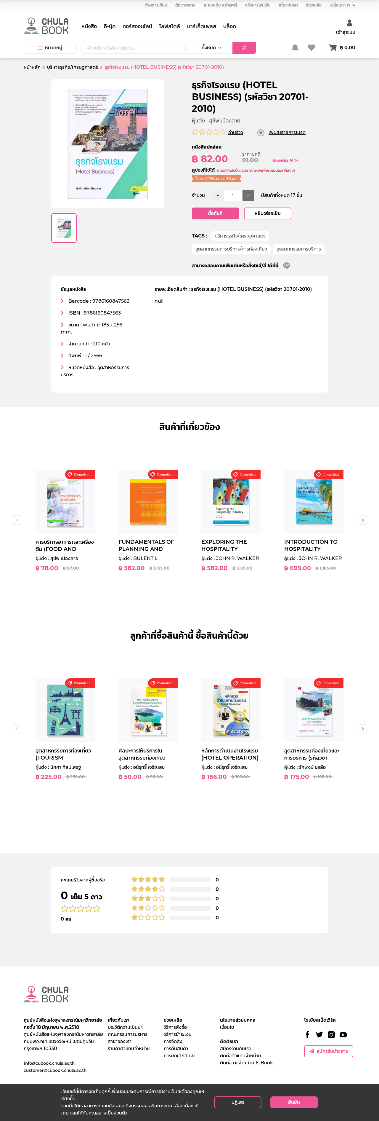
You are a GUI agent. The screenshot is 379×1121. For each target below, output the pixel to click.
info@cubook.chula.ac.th (49, 1062)
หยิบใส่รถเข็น (268, 213)
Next (362, 520)
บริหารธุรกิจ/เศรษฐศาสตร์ (240, 236)
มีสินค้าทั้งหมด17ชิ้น (281, 195)
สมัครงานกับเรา (235, 1048)
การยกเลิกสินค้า (179, 1055)
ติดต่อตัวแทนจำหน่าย (240, 1055)
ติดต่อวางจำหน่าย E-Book (246, 1063)
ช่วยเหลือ (173, 1020)
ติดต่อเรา (229, 1041)
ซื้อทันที (215, 213)
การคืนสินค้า (176, 1048)
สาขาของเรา (119, 1041)
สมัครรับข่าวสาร (332, 1051)
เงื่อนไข (227, 1027)
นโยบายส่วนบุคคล (238, 1020)
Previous (16, 520)
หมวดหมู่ (53, 47)
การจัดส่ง (173, 1041)
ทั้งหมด (209, 47)
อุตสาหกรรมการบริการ (299, 249)
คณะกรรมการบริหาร (127, 1034)
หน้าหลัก (32, 67)
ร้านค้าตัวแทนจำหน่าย (129, 1048)
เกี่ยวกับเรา (118, 1020)
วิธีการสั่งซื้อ (175, 1027)
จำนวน (198, 195)
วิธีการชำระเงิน (178, 1034)
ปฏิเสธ (238, 1102)
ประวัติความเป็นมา (125, 1027)
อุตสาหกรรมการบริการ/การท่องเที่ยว (231, 249)
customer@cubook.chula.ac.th (55, 1070)
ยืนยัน (294, 1102)
